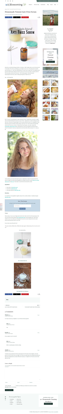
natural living (50, 72)
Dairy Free (19, 399)
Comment (7, 366)
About (51, 4)
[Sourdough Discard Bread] (54, 89)
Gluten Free (19, 400)
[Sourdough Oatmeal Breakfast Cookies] (46, 96)
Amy (7, 299)
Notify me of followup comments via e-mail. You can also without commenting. (21, 386)
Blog (48, 4)
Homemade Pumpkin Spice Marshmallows (32, 306)
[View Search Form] (57, 4)
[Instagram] (8, 1)
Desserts (11, 402)
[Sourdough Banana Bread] (46, 89)
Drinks (11, 404)
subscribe (6, 387)
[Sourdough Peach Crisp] (46, 104)
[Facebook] (5, 1)
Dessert (50, 76)
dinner (50, 68)
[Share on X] (17, 17)
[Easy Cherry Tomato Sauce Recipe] (46, 117)
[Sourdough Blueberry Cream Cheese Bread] (54, 104)
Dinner (11, 400)
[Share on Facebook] (8, 17)
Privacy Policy (50, 411)
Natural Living (36, 4)
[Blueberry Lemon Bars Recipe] (46, 111)
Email (18, 382)
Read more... (52, 43)
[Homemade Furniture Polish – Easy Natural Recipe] (54, 96)
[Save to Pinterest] (1, 204)
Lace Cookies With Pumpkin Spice (11, 306)
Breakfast (12, 399)
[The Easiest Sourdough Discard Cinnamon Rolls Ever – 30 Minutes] (54, 83)
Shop (55, 4)
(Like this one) (15, 187)
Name (6, 382)
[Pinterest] (10, 1)
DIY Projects (19, 402)
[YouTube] (12, 1)
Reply (38, 315)
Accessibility (56, 411)
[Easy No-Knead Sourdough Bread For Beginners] (46, 83)
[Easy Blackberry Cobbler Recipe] (54, 111)
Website (30, 382)
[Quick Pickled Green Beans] (54, 117)
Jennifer (6, 350)
